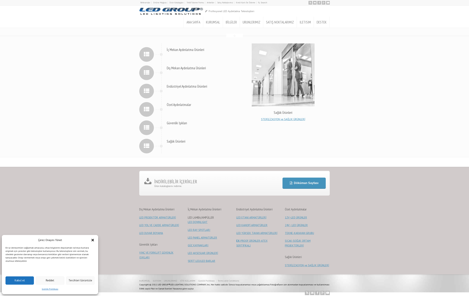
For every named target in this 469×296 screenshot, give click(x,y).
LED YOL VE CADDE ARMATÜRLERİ (159, 225)
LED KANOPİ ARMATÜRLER (251, 225)
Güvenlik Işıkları (177, 123)
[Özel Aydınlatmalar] (146, 109)
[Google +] (323, 3)
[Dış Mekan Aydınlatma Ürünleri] (146, 72)
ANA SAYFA (193, 22)
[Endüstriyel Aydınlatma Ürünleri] (146, 91)
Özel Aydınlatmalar (179, 104)
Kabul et (20, 280)
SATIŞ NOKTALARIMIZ (280, 22)
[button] (93, 240)
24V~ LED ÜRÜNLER (296, 225)
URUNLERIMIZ (251, 22)
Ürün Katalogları (176, 2)
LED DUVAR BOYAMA (151, 233)
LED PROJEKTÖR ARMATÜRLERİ (157, 217)
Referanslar (145, 2)
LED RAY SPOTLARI (199, 230)
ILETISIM (305, 22)
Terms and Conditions (228, 280)
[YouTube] (328, 3)
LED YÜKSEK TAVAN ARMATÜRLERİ (256, 233)
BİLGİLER (231, 22)
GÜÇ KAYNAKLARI (198, 245)
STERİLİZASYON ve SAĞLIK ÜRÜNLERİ (283, 119)
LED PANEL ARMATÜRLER (202, 237)
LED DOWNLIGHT (198, 222)
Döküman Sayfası (306, 183)
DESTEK (322, 22)
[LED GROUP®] (171, 11)
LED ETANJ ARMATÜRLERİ (251, 217)
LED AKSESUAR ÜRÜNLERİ (203, 253)
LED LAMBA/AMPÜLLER (201, 217)
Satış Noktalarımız (225, 2)
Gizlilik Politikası (50, 289)
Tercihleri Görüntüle (80, 280)
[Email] (315, 3)
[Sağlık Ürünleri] (146, 146)
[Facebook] (319, 3)
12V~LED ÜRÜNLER (296, 217)
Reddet (50, 280)
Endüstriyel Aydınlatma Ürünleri (187, 86)
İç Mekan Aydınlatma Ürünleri (185, 49)
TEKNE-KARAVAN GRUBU (299, 233)
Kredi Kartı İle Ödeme (245, 2)
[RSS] (310, 3)
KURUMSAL (213, 22)
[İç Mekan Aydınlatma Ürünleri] (146, 54)
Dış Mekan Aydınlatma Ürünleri (186, 68)
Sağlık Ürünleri (176, 141)
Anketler (210, 2)
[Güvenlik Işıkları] (146, 127)
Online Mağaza (160, 2)
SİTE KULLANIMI (187, 280)
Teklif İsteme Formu (195, 2)
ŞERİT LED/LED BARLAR (201, 261)
